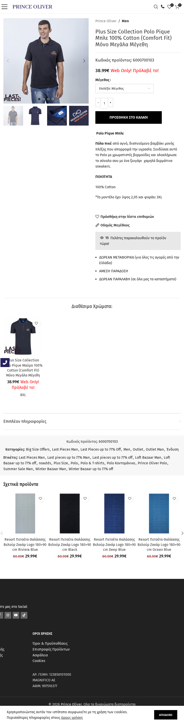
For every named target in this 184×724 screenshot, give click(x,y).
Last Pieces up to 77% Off (101, 449)
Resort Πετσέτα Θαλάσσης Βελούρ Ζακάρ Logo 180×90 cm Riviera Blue (25, 544)
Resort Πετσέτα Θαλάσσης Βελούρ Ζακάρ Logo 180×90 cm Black (69, 544)
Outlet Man (155, 449)
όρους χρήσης (72, 717)
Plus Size (61, 463)
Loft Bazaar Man (148, 457)
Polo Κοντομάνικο (121, 463)
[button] (7, 60)
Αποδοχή (165, 715)
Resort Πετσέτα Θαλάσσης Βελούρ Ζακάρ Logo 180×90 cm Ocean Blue (159, 544)
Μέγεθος (102, 80)
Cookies (39, 661)
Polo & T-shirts (92, 463)
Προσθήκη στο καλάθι (129, 117)
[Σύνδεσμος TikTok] (24, 615)
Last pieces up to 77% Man (68, 457)
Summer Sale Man (18, 469)
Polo (74, 463)
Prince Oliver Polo (152, 463)
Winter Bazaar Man (50, 469)
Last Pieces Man (65, 449)
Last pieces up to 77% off (112, 457)
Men (125, 21)
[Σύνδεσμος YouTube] (16, 615)
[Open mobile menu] (5, 6)
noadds (45, 463)
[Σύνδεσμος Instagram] (7, 615)
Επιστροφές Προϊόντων (51, 649)
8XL (23, 395)
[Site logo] (32, 6)
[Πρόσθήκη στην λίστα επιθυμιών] (36, 323)
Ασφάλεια (40, 655)
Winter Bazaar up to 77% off (91, 469)
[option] (39, 99)
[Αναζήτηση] (157, 6)
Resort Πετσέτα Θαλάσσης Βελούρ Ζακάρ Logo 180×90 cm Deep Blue (114, 544)
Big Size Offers (37, 449)
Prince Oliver (105, 21)
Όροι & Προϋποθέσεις (50, 643)
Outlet (138, 449)
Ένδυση (172, 449)
